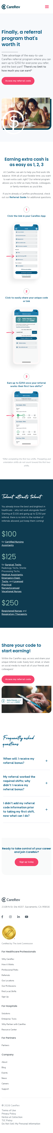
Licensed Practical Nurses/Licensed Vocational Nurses (12, 586)
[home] (11, 6)
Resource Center (9, 1029)
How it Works (8, 964)
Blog (4, 1067)
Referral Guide (18, 197)
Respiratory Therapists (14, 614)
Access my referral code (18, 80)
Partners (5, 1045)
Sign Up (5, 996)
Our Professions (9, 986)
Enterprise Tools (9, 1018)
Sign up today (26, 862)
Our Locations (8, 980)
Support (5, 1089)
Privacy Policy (9, 1113)
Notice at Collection (12, 1117)
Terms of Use (9, 1110)
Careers (5, 1083)
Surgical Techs (13, 564)
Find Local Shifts (9, 991)
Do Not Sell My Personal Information (21, 1123)
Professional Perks (10, 969)
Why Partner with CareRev (14, 1024)
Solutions (6, 1013)
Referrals (6, 975)
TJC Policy (7, 1120)
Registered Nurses (12, 611)
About (4, 1062)
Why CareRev (8, 959)
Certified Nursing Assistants (13, 543)
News (4, 1078)
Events (5, 1072)
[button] (47, 6)
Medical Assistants (12, 574)
